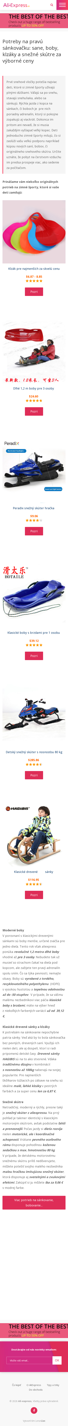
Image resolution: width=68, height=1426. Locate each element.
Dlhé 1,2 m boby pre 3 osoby (34, 388)
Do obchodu (36, 1389)
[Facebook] (34, 1410)
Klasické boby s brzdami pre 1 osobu (34, 633)
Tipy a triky (53, 1385)
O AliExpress (34, 1385)
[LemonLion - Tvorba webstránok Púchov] (40, 1421)
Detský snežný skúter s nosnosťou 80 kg (34, 752)
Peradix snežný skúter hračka (34, 508)
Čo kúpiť (16, 1385)
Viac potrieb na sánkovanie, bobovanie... (34, 1202)
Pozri (34, 292)
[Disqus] (34, 1277)
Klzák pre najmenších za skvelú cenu (34, 269)
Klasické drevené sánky (34, 872)
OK (57, 1360)
